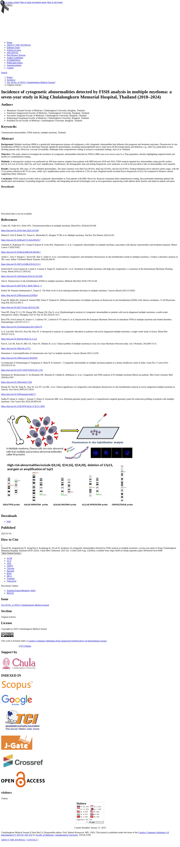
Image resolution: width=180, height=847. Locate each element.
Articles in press (14, 50)
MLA (9, 576)
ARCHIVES (12, 52)
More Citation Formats (11, 553)
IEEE (9, 573)
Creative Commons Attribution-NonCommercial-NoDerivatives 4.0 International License (67, 641)
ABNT (10, 566)
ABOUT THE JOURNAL (19, 45)
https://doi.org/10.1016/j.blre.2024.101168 (20, 230)
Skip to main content (10, 2)
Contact (10, 68)
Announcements (14, 65)
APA (9, 563)
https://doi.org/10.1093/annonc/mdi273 (18, 394)
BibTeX (10, 593)
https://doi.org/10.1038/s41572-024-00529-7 (20, 240)
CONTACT (32, 840)
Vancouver (11, 581)
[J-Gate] (16, 749)
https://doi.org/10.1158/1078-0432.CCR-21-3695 (23, 406)
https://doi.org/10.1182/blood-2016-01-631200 (21, 276)
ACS (9, 561)
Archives (11, 80)
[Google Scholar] (16, 705)
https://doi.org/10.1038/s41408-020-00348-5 (20, 252)
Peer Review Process (16, 55)
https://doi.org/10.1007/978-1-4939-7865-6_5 (21, 286)
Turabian (11, 578)
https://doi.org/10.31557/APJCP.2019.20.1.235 (22, 370)
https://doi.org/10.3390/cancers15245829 (19, 295)
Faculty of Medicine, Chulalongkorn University (57, 835)
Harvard (10, 571)
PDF (9, 521)
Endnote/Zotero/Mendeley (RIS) (21, 590)
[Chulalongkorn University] (18, 669)
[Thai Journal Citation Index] (22, 732)
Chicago (10, 568)
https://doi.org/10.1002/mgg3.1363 (16, 382)
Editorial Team (13, 47)
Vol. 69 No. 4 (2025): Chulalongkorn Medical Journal (31, 82)
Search (4, 72)
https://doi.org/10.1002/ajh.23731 (16, 348)
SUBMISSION (14, 60)
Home (9, 42)
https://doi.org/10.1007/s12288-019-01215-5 (20, 264)
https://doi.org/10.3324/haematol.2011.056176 (21, 327)
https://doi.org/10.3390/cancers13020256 (19, 358)
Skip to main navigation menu (33, 2)
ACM (9, 558)
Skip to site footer (55, 2)
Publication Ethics (15, 63)
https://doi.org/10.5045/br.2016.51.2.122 (19, 339)
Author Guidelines (15, 57)
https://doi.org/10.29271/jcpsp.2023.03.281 (20, 307)
